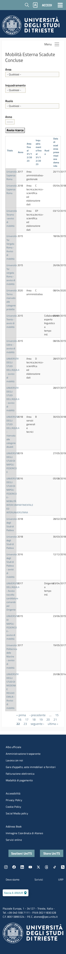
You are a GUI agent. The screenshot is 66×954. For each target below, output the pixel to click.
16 (19, 719)
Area (8, 69)
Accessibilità (13, 793)
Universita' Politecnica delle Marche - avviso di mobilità (11, 656)
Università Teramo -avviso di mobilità (11, 218)
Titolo (10, 152)
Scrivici (39, 879)
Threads (46, 867)
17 (26, 719)
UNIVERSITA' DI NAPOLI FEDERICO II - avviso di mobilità (12, 627)
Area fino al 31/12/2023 (29, 152)
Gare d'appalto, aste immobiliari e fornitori (31, 767)
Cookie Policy (13, 807)
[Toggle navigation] (60, 5)
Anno (8, 117)
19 (41, 719)
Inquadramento (15, 85)
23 (25, 723)
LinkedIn (22, 867)
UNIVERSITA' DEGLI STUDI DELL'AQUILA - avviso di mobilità (12, 370)
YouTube (30, 867)
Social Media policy (17, 813)
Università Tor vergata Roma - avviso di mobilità (11, 274)
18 (34, 719)
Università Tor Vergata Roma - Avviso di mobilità (11, 247)
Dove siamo (12, 879)
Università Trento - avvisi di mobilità (11, 321)
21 (55, 719)
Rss (62, 867)
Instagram (6, 867)
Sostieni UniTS (21, 853)
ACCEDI (47, 5)
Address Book (14, 826)
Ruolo (9, 101)
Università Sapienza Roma (11, 175)
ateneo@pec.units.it (46, 917)
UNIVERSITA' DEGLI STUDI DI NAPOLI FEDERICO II (12, 462)
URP (60, 879)
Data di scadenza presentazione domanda (56, 152)
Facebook (14, 867)
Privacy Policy (14, 800)
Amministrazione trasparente (23, 754)
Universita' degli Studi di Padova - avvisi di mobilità (11, 566)
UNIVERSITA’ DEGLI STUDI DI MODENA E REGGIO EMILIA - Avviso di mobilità (12, 691)
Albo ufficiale (13, 747)
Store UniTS (51, 853)
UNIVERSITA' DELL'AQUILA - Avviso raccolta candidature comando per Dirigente (12, 596)
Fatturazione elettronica (20, 774)
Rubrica (35, 5)
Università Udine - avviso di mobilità (11, 346)
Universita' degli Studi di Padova (11, 524)
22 (18, 723)
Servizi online (14, 840)
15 (57, 715)
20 (48, 719)
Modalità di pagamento (19, 780)
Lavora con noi (14, 760)
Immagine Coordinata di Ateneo (24, 833)
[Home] (30, 26)
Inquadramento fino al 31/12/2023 (38, 152)
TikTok (54, 867)
